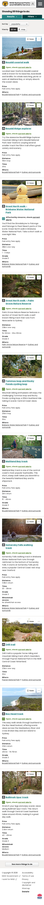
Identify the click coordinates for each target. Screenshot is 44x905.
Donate (25, 891)
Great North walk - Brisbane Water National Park (20, 209)
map (23, 29)
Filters (31, 16)
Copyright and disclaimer (28, 883)
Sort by (5, 24)
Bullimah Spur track (17, 797)
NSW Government (10, 876)
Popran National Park (11, 680)
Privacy (25, 879)
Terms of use (28, 876)
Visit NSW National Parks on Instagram (9, 901)
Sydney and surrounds (31, 94)
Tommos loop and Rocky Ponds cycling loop (20, 382)
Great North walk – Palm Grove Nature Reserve (20, 302)
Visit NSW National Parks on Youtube (14, 901)
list (14, 29)
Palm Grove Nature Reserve (13, 344)
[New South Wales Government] (39, 896)
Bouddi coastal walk (17, 62)
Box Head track (14, 713)
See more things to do (22, 864)
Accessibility (27, 872)
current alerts (24, 67)
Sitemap (26, 888)
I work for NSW (8, 879)
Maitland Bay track (17, 461)
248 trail (10, 644)
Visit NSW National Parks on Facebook (4, 901)
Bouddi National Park (10, 94)
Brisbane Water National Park (14, 264)
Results (11, 16)
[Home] (5, 4)
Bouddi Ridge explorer (18, 128)
